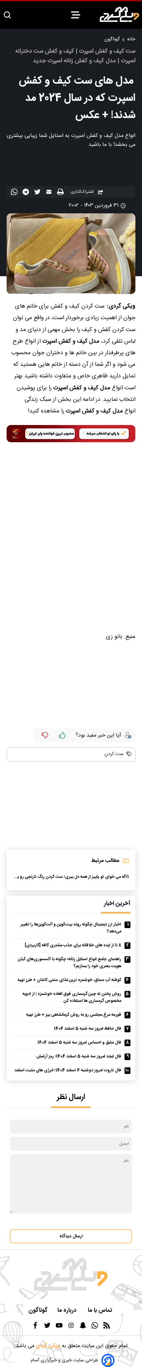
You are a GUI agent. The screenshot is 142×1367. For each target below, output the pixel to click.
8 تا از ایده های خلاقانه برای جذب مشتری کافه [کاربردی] (73, 945)
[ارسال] (50, 193)
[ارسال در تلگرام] (26, 193)
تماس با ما (101, 1310)
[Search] (7, 15)
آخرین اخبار (117, 904)
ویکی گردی (47, 1346)
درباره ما (67, 1310)
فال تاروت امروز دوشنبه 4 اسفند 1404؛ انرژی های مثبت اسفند (68, 1070)
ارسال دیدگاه (71, 1236)
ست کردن (114, 754)
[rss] (106, 1327)
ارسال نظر (71, 1097)
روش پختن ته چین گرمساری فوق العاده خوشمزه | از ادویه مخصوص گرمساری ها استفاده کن (71, 997)
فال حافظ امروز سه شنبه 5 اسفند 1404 (87, 1028)
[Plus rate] (62, 735)
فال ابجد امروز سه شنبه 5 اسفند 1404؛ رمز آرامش (78, 1056)
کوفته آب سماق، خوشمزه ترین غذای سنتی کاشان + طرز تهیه (69, 980)
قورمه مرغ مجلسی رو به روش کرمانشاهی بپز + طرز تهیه (73, 1014)
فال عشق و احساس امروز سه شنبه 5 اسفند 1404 (79, 1042)
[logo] (119, 14)
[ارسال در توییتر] (38, 193)
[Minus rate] (45, 735)
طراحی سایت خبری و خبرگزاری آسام (64, 1360)
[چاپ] (61, 192)
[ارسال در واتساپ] (15, 193)
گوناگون (112, 39)
